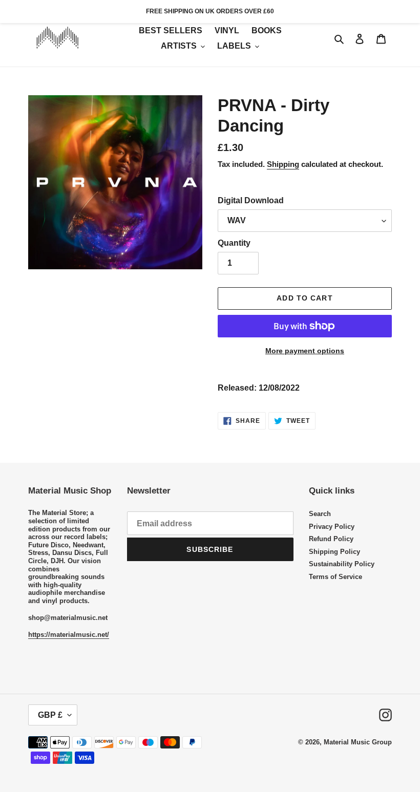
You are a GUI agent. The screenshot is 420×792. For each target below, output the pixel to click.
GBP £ (50, 715)
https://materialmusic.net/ (68, 634)
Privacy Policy (331, 526)
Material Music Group (358, 742)
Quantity (234, 243)
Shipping (283, 164)
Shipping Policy (334, 551)
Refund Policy (331, 539)
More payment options (304, 351)
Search (320, 514)
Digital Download (251, 200)
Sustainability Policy (341, 564)
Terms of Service (335, 577)
